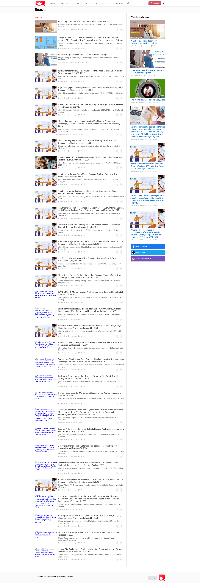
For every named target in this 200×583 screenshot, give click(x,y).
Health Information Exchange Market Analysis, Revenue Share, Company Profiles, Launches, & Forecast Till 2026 (89, 192)
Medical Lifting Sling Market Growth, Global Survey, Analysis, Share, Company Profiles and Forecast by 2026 (87, 141)
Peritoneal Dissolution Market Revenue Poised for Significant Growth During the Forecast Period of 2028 (88, 377)
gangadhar (135, 102)
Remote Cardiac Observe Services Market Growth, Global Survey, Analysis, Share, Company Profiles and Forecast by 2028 (90, 326)
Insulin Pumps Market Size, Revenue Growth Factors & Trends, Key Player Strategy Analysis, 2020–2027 (147, 166)
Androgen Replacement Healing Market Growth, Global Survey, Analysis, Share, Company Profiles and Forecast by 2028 (89, 516)
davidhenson (63, 29)
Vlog (79, 3)
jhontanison (63, 81)
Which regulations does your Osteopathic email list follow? (83, 21)
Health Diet (99, 3)
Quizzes (120, 3)
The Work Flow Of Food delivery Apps (147, 100)
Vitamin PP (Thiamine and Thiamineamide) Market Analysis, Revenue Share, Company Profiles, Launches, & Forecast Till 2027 (90, 480)
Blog (87, 3)
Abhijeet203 (63, 48)
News (110, 3)
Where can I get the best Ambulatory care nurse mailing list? (84, 54)
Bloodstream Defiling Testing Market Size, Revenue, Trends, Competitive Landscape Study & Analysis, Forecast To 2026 (89, 276)
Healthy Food (67, 3)
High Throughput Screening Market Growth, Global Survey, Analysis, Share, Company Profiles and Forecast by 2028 (90, 88)
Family (53, 3)
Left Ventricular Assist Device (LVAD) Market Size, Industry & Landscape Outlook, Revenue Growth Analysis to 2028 (89, 225)
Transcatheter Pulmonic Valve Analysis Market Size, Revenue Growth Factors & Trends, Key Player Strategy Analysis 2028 (88, 463)
